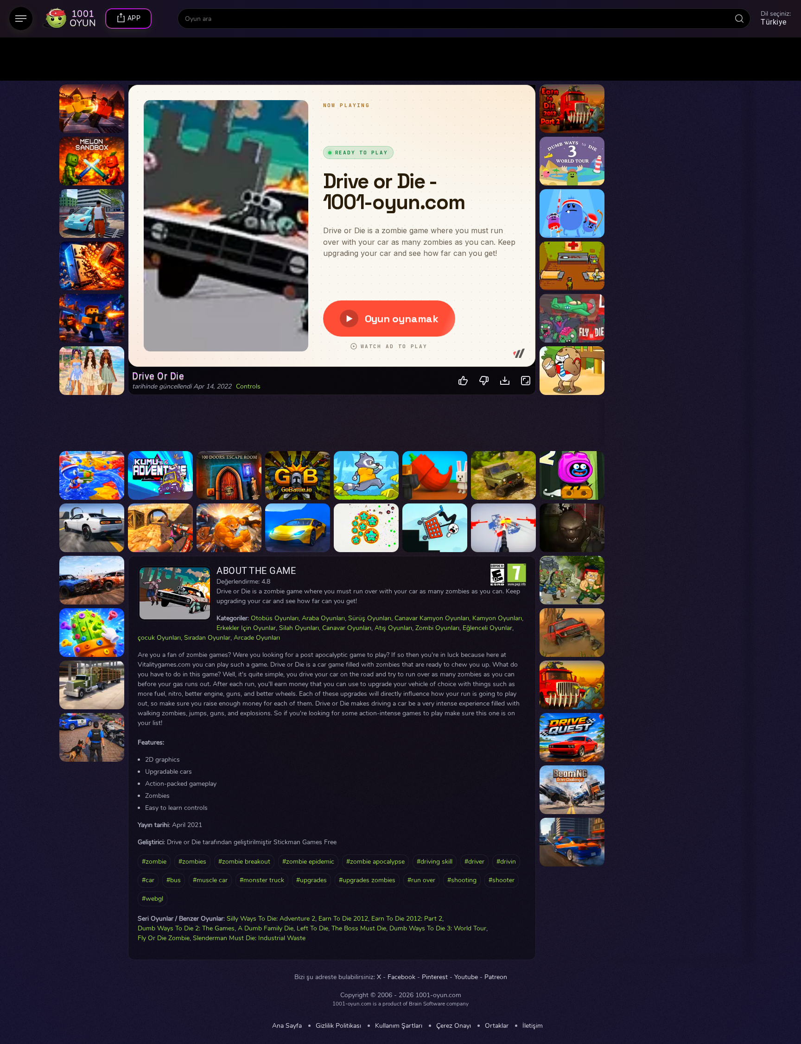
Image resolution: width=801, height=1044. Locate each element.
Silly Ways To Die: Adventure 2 (271, 918)
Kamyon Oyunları (497, 618)
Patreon (495, 977)
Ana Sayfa (287, 1026)
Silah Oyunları (299, 628)
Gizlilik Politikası (338, 1026)
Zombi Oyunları (437, 628)
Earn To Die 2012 (343, 918)
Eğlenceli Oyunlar (487, 628)
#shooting (462, 880)
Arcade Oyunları (257, 637)
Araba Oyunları (323, 618)
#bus (173, 880)
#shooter (502, 880)
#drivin (506, 861)
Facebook (401, 977)
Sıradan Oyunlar (207, 637)
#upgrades (311, 880)
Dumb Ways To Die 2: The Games (186, 928)
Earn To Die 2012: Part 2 (406, 918)
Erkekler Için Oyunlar (246, 628)
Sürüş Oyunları (369, 618)
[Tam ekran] (526, 381)
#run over (421, 880)
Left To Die (312, 928)
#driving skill (434, 861)
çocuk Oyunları (159, 637)
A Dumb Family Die (265, 928)
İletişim (532, 1026)
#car (148, 880)
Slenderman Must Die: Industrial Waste (249, 938)
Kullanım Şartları (398, 1026)
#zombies (192, 861)
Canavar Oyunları (346, 628)
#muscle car (210, 880)
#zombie (154, 861)
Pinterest (435, 977)
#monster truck (262, 880)
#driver (474, 861)
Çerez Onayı (453, 1026)
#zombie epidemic (308, 861)
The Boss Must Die (358, 928)
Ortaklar (497, 1026)
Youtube (466, 977)
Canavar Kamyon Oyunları (431, 618)
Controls (248, 386)
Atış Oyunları (393, 628)
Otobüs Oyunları (275, 618)
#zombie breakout (244, 861)
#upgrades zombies (367, 880)
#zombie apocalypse (375, 861)
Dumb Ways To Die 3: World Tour (437, 928)
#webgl (152, 898)
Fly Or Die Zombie (164, 938)
